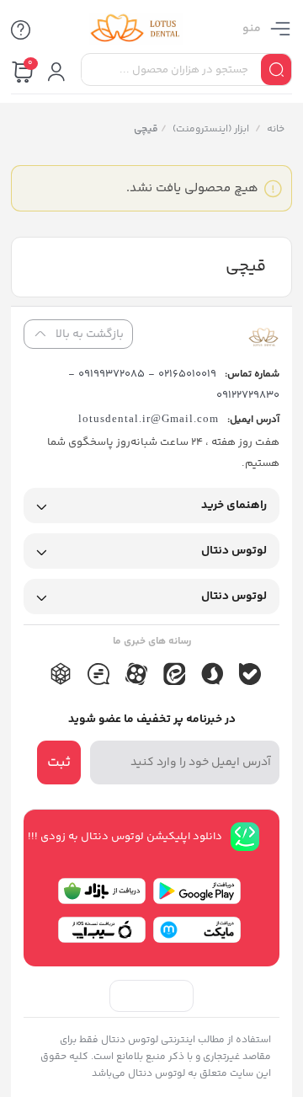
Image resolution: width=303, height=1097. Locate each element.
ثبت (59, 762)
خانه (275, 129)
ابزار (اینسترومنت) (210, 129)
